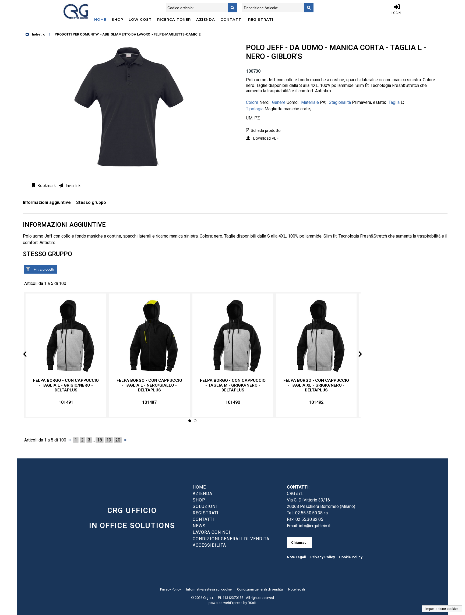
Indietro (38, 34)
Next (355, 355)
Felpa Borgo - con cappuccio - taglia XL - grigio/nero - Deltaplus (316, 385)
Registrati (260, 19)
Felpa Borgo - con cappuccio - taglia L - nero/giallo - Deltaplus (149, 385)
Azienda (205, 19)
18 (99, 440)
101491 (66, 402)
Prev (29, 355)
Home (100, 19)
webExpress (232, 603)
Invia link (72, 185)
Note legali (296, 589)
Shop (117, 19)
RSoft (252, 603)
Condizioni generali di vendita (260, 589)
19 (108, 440)
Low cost (140, 19)
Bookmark (46, 185)
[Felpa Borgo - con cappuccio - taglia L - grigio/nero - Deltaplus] (66, 336)
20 (117, 440)
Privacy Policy (322, 557)
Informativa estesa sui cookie (209, 589)
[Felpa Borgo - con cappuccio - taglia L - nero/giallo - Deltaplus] (149, 336)
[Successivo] (125, 440)
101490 (233, 402)
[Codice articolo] (231, 8)
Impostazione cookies (442, 609)
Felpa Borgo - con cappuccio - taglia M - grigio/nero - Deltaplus (233, 385)
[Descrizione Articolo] (307, 8)
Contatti (231, 19)
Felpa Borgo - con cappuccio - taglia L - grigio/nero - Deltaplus (66, 385)
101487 (149, 402)
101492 (316, 402)
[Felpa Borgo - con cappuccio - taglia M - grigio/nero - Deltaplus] (233, 336)
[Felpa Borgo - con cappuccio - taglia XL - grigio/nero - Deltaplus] (316, 336)
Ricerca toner (174, 19)
